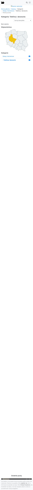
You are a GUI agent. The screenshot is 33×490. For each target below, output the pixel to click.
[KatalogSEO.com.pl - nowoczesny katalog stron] (2, 2)
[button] (27, 2)
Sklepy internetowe (8, 11)
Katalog (13, 9)
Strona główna (5, 9)
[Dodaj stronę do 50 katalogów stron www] (16, 6)
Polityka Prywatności (25, 484)
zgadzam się (24, 483)
